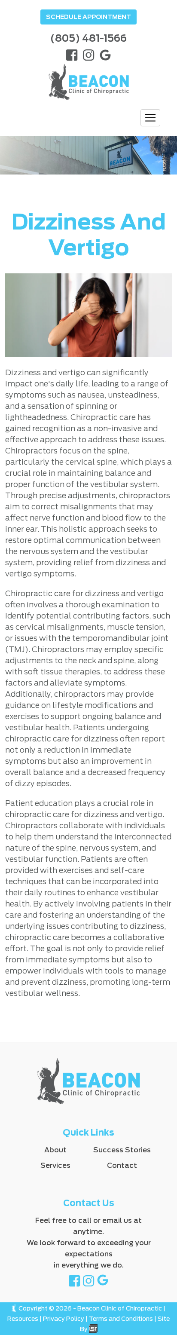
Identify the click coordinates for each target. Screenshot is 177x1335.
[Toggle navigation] (150, 117)
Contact (122, 1165)
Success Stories (122, 1150)
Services (55, 1165)
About (55, 1150)
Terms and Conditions (121, 1318)
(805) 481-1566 (88, 38)
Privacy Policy (63, 1318)
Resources (22, 1318)
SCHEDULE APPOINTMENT (88, 16)
